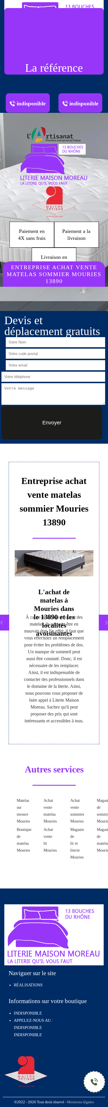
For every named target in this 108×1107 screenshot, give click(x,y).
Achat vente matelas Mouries (47, 810)
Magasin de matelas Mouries (101, 839)
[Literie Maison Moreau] (54, 163)
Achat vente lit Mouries (47, 839)
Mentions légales (80, 1102)
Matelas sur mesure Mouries (21, 810)
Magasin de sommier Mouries (101, 810)
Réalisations (28, 985)
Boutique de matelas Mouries (21, 839)
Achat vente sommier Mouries (74, 810)
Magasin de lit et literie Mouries (74, 843)
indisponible (28, 1028)
